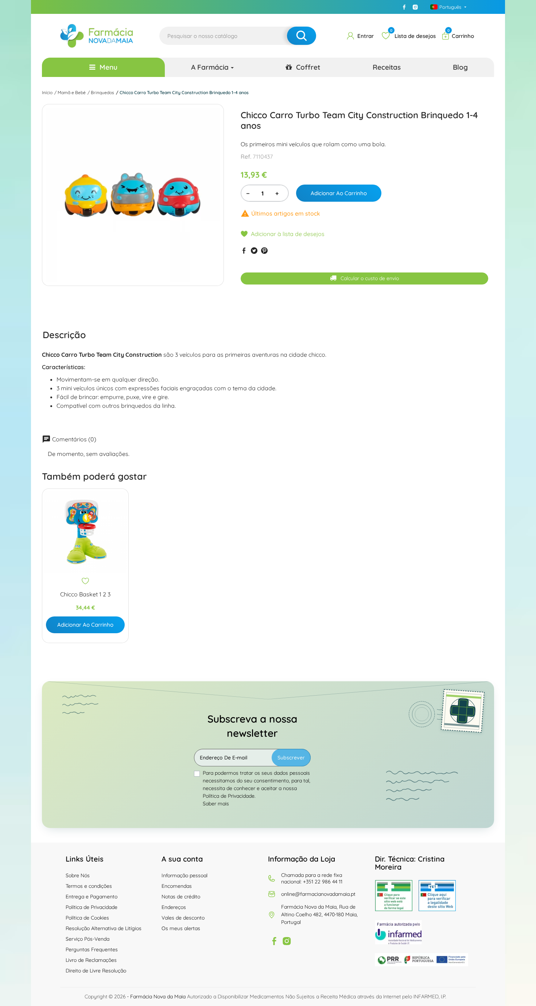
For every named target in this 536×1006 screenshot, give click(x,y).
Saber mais (216, 803)
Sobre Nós (78, 875)
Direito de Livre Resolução (96, 970)
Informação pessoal (184, 875)
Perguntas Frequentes (92, 949)
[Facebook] (404, 7)
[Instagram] (415, 7)
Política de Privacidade (91, 907)
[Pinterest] (264, 250)
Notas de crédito (181, 896)
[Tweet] (254, 250)
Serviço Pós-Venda (87, 939)
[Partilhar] (244, 250)
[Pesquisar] (301, 36)
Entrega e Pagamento (91, 896)
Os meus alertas (181, 928)
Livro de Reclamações (91, 960)
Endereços (174, 907)
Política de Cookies (87, 917)
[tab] (64, 335)
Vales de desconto (183, 917)
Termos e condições (89, 886)
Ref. (246, 156)
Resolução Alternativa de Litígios (103, 928)
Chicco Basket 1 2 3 (85, 594)
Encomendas (177, 886)
